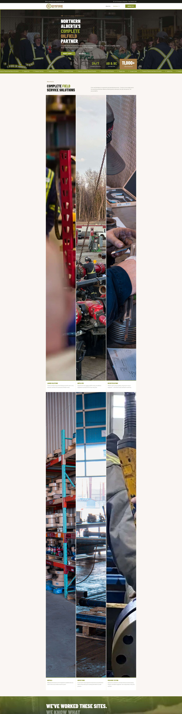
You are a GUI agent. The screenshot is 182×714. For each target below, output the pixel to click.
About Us (108, 6)
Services (115, 6)
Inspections (81, 680)
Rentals (49, 680)
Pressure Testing (113, 680)
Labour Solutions (52, 383)
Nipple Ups (80, 383)
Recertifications (113, 383)
